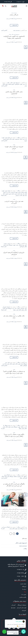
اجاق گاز (8, 475)
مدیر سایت (8, 18)
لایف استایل (22, 139)
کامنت (2, 428)
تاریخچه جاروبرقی (6, 306)
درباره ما (24, 589)
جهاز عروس (7, 137)
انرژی (9, 243)
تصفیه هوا (13, 607)
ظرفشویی (17, 84)
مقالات (10, 34)
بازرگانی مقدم (14, 14)
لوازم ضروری (17, 193)
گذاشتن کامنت (4, 30)
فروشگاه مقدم (9, 245)
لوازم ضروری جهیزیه (9, 193)
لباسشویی (17, 139)
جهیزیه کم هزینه (14, 192)
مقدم (21, 195)
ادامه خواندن (14, 25)
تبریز (24, 84)
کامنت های (3, 195)
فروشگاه (24, 586)
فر (24, 528)
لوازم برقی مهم (23, 193)
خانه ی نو (8, 192)
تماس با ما (24, 594)
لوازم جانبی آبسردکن (21, 607)
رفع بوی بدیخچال (17, 476)
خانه (26, 139)
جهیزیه (20, 84)
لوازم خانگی (11, 139)
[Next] (10, 533)
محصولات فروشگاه (22, 605)
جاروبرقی (22, 308)
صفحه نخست (23, 583)
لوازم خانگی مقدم (20, 310)
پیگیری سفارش (22, 597)
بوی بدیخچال (21, 245)
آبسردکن (13, 605)
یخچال (14, 310)
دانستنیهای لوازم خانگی (15, 34)
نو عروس (17, 195)
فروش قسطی (11, 84)
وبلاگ (25, 591)
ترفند (17, 245)
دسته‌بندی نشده (14, 12)
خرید (13, 308)
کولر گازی (22, 246)
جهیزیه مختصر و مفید (22, 192)
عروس (4, 192)
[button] (5, 6)
